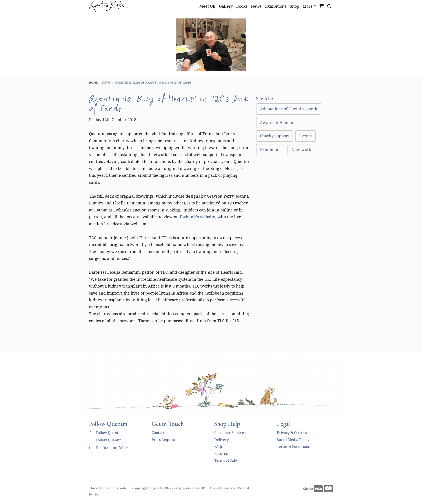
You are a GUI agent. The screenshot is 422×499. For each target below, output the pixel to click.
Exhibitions (275, 6)
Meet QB (207, 6)
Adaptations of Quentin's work (288, 108)
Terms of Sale (225, 460)
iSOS (97, 494)
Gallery (226, 6)
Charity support (274, 135)
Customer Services (230, 432)
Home (93, 82)
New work (301, 149)
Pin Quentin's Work (108, 447)
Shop (294, 6)
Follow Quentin (105, 432)
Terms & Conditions (293, 446)
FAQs (218, 446)
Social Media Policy (293, 439)
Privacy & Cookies (292, 432)
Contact (158, 432)
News (256, 6)
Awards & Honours (277, 122)
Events (305, 135)
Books (241, 6)
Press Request (163, 439)
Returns (221, 453)
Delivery (221, 439)
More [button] (308, 6)
